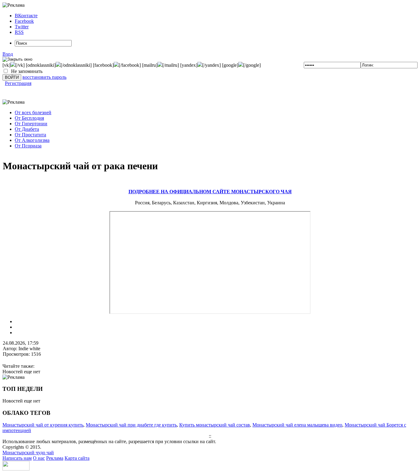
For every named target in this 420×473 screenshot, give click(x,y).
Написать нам (17, 458)
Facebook (24, 21)
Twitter (22, 26)
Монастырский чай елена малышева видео (297, 424)
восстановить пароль (44, 77)
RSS (19, 32)
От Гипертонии (31, 123)
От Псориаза (28, 145)
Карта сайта (77, 458)
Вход (7, 54)
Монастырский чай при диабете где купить (131, 424)
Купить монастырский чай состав (214, 424)
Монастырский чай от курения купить (42, 424)
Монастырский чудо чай (28, 452)
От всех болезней (33, 112)
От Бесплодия (29, 118)
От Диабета (27, 129)
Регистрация (18, 83)
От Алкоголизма (32, 140)
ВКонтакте (26, 15)
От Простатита (30, 134)
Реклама (54, 458)
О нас (39, 458)
